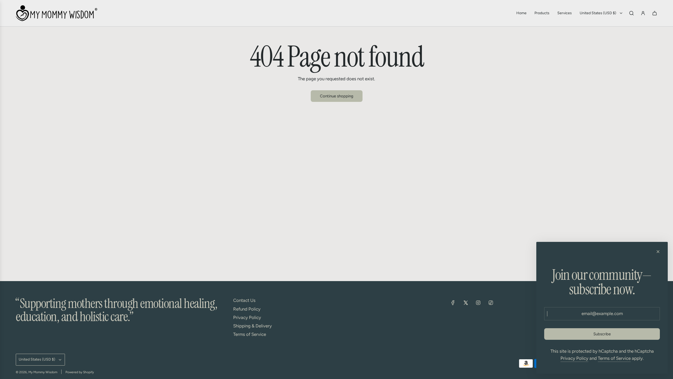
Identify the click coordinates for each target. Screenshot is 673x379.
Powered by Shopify (79, 372)
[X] (465, 302)
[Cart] (654, 13)
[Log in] (643, 13)
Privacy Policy (574, 358)
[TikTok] (491, 302)
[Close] (658, 251)
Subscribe (602, 334)
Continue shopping (336, 96)
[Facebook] (453, 302)
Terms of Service (614, 358)
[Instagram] (478, 302)
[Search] (631, 13)
